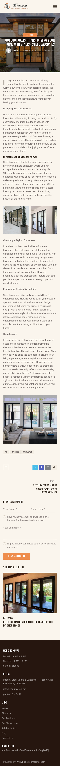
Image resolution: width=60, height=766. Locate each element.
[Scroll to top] (55, 761)
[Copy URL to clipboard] (54, 467)
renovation (27, 452)
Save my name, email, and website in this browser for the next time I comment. (28, 519)
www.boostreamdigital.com (31, 761)
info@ (6, 689)
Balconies (29, 35)
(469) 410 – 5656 (12, 694)
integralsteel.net (18, 689)
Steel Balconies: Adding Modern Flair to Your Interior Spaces (28, 623)
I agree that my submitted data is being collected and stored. (31, 545)
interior (15, 452)
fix (6, 452)
